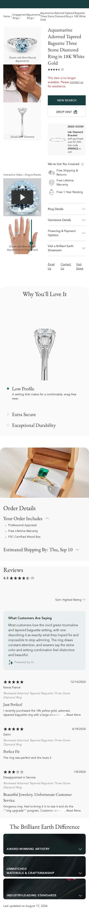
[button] (67, 209)
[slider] (31, 243)
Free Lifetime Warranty (23, 531)
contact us (76, 82)
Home (6, 16)
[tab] (44, 844)
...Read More (72, 715)
